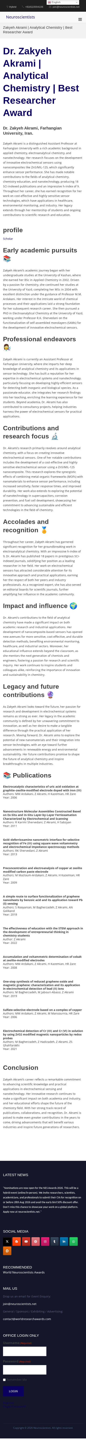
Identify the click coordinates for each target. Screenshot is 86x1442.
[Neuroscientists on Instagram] (45, 1241)
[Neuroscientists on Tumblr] (54, 1241)
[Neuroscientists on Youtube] (26, 1241)
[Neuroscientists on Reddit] (7, 1250)
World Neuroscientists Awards (24, 1272)
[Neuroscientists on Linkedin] (64, 1241)
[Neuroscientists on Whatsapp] (73, 1241)
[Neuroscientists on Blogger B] (16, 1241)
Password (17, 1361)
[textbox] (43, 591)
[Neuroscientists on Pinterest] (35, 1241)
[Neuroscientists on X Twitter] (7, 1241)
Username (17, 1343)
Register (8, 1403)
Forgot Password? (14, 1406)
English (55, 2)
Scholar (8, 239)
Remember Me (16, 1380)
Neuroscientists (20, 17)
